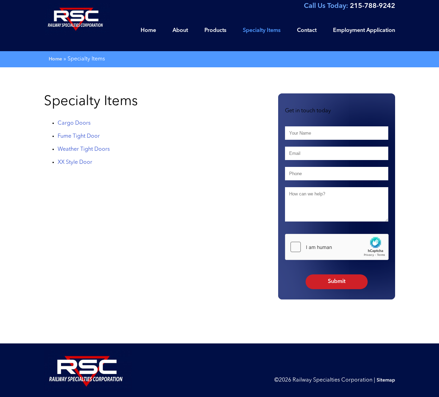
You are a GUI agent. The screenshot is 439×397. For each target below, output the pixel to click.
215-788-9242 (349, 6)
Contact (307, 30)
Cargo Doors (74, 123)
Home (148, 30)
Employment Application (364, 30)
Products (215, 30)
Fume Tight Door (79, 136)
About (180, 30)
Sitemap (386, 380)
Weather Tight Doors (84, 149)
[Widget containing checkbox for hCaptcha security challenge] (337, 247)
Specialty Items (262, 30)
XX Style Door (75, 162)
